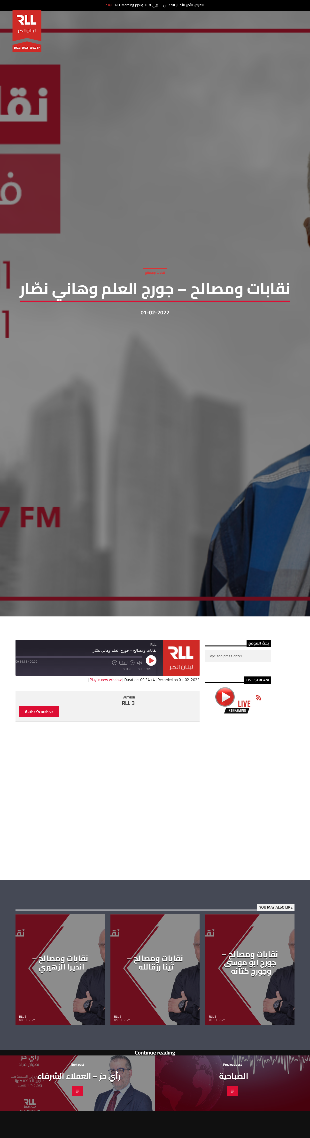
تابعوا (109, 4)
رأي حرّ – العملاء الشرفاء (78, 1108)
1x (123, 696)
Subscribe (146, 702)
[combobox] (238, 689)
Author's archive (39, 744)
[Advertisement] (238, 830)
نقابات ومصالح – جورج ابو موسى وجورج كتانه (250, 995)
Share (127, 702)
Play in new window (106, 712)
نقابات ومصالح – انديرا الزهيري (60, 995)
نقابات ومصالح (155, 288)
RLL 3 (128, 736)
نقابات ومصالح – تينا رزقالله (155, 995)
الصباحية (233, 1108)
